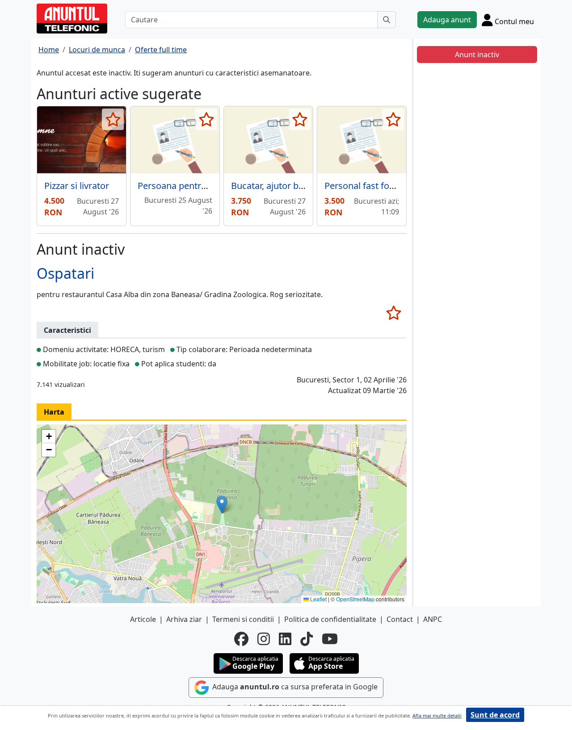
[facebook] (241, 639)
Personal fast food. (363, 186)
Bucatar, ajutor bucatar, (278, 186)
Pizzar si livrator (76, 186)
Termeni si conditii (243, 619)
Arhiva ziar (184, 619)
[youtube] (330, 639)
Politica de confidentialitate (330, 619)
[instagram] (263, 639)
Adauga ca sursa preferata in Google (294, 687)
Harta (54, 412)
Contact (400, 619)
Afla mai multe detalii (437, 715)
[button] (221, 504)
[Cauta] (386, 19)
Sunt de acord (495, 715)
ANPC (432, 619)
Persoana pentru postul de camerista (214, 186)
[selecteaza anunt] (113, 119)
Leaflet (318, 599)
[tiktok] (306, 639)
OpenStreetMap (355, 599)
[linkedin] (285, 639)
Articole (143, 619)
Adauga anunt (447, 20)
